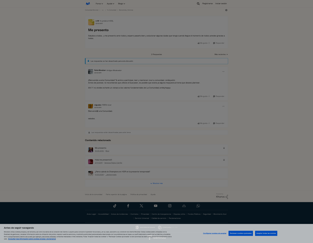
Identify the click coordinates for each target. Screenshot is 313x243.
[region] (156, 233)
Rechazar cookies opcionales (241, 233)
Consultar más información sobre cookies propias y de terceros (32, 239)
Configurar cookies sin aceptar (214, 233)
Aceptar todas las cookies (266, 233)
